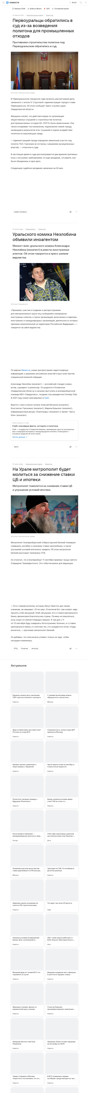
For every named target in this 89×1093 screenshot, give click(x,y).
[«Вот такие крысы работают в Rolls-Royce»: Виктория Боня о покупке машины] (62, 930)
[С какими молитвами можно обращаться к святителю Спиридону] (62, 688)
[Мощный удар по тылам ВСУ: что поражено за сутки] (27, 965)
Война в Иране (36, 9)
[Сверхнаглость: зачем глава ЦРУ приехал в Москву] (62, 722)
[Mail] (7, 2)
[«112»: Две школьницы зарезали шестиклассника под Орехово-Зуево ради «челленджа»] (62, 826)
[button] (44, 71)
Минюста (25, 370)
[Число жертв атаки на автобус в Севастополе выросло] (62, 757)
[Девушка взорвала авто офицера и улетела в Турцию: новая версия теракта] (62, 965)
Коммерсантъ (30, 229)
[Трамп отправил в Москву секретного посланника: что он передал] (27, 1069)
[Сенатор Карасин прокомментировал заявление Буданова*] (62, 999)
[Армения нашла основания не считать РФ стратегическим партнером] (27, 896)
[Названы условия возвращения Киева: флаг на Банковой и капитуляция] (27, 930)
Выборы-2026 (20, 9)
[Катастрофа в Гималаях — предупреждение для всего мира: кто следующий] (27, 826)
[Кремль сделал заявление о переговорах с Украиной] (27, 757)
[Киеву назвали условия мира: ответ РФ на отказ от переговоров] (62, 792)
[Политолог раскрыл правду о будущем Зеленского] (27, 792)
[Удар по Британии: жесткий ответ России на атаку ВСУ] (27, 722)
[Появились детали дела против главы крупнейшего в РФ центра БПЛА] (27, 861)
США (46, 398)
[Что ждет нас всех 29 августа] (62, 896)
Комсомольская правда (35, 15)
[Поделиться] (70, 211)
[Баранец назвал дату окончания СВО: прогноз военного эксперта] (27, 688)
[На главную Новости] (14, 2)
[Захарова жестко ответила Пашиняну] (27, 1034)
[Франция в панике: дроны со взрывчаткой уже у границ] (27, 999)
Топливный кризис (61, 9)
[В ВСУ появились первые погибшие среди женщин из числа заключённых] (62, 1069)
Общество (49, 15)
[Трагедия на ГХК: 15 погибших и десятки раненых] (62, 861)
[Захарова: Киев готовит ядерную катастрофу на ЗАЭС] (62, 1034)
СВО (48, 9)
